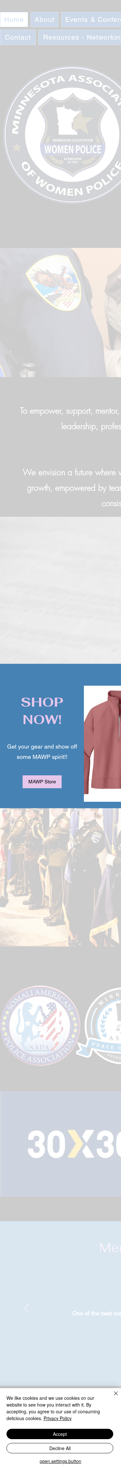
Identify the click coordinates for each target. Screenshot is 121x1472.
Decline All (60, 1448)
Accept (60, 1434)
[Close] (112, 1397)
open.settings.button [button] (60, 1461)
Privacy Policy (58, 1418)
